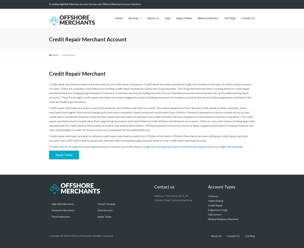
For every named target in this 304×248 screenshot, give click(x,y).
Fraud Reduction (61, 216)
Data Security (105, 210)
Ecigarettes (214, 209)
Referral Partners (208, 18)
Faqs (167, 18)
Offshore (213, 196)
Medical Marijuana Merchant (223, 219)
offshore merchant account (197, 146)
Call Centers (215, 214)
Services (133, 18)
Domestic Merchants (63, 210)
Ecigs (225, 209)
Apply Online (184, 18)
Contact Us (248, 18)
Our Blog (229, 18)
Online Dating (215, 200)
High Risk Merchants (63, 203)
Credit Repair (215, 205)
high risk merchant (232, 146)
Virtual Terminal (106, 203)
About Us (153, 18)
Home (119, 18)
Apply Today (64, 155)
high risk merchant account (161, 146)
